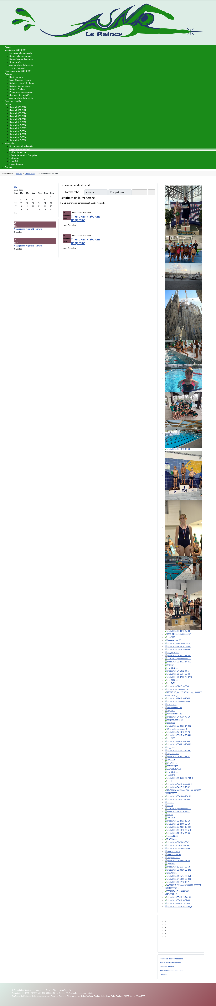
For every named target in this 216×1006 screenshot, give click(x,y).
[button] (183, 921)
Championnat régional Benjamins (28, 229)
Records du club (167, 967)
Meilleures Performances (170, 963)
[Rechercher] (139, 192)
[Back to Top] (212, 1002)
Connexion (164, 974)
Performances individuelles (171, 970)
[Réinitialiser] (151, 192)
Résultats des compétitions (171, 959)
